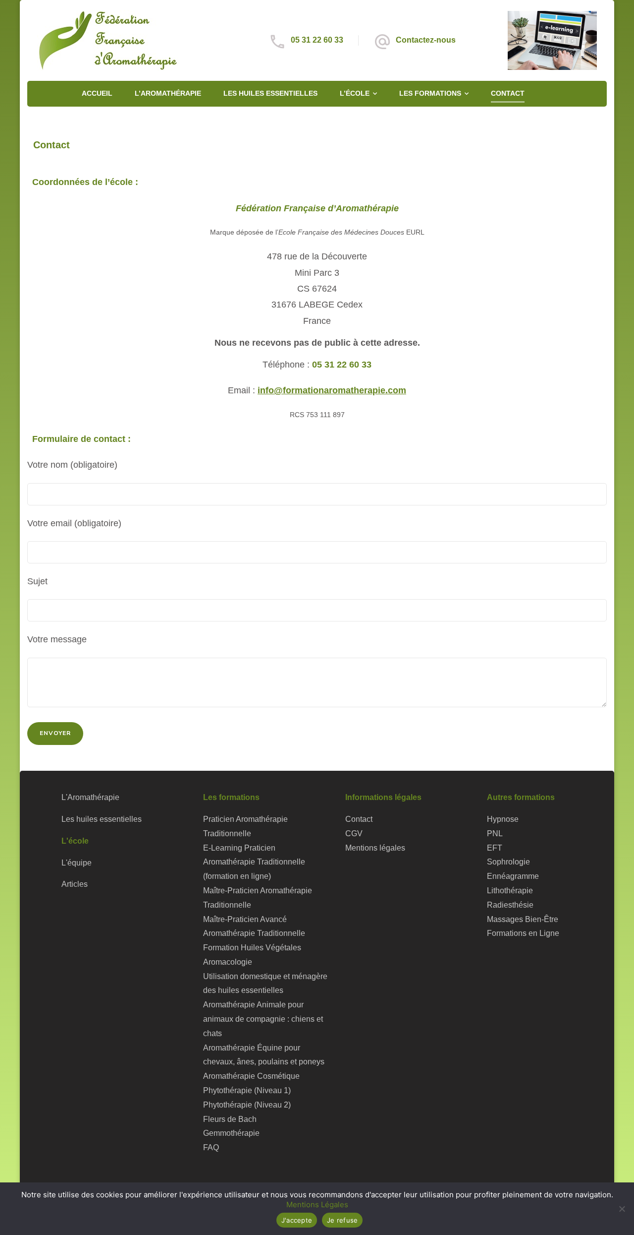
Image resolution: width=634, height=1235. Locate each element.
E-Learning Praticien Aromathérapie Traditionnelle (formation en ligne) (254, 862)
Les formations (430, 93)
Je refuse (342, 1220)
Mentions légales (375, 848)
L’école (355, 93)
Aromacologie (227, 962)
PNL (495, 833)
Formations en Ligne (523, 933)
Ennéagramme (513, 876)
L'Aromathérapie (90, 797)
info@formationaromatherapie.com (332, 390)
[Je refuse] (622, 1209)
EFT (494, 848)
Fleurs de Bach (230, 1119)
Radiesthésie (510, 905)
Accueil (97, 93)
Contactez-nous (426, 40)
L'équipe (76, 863)
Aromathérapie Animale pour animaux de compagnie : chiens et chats (263, 1019)
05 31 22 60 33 (317, 40)
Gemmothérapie (231, 1133)
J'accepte (296, 1220)
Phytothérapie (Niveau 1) (247, 1090)
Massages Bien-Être (522, 919)
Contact (508, 93)
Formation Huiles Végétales (252, 947)
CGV (354, 833)
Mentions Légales (317, 1204)
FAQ (211, 1147)
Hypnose (503, 819)
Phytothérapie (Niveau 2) (247, 1105)
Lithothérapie (510, 890)
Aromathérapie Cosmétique (251, 1076)
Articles (74, 884)
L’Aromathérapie (168, 93)
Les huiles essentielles (270, 93)
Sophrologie (508, 862)
